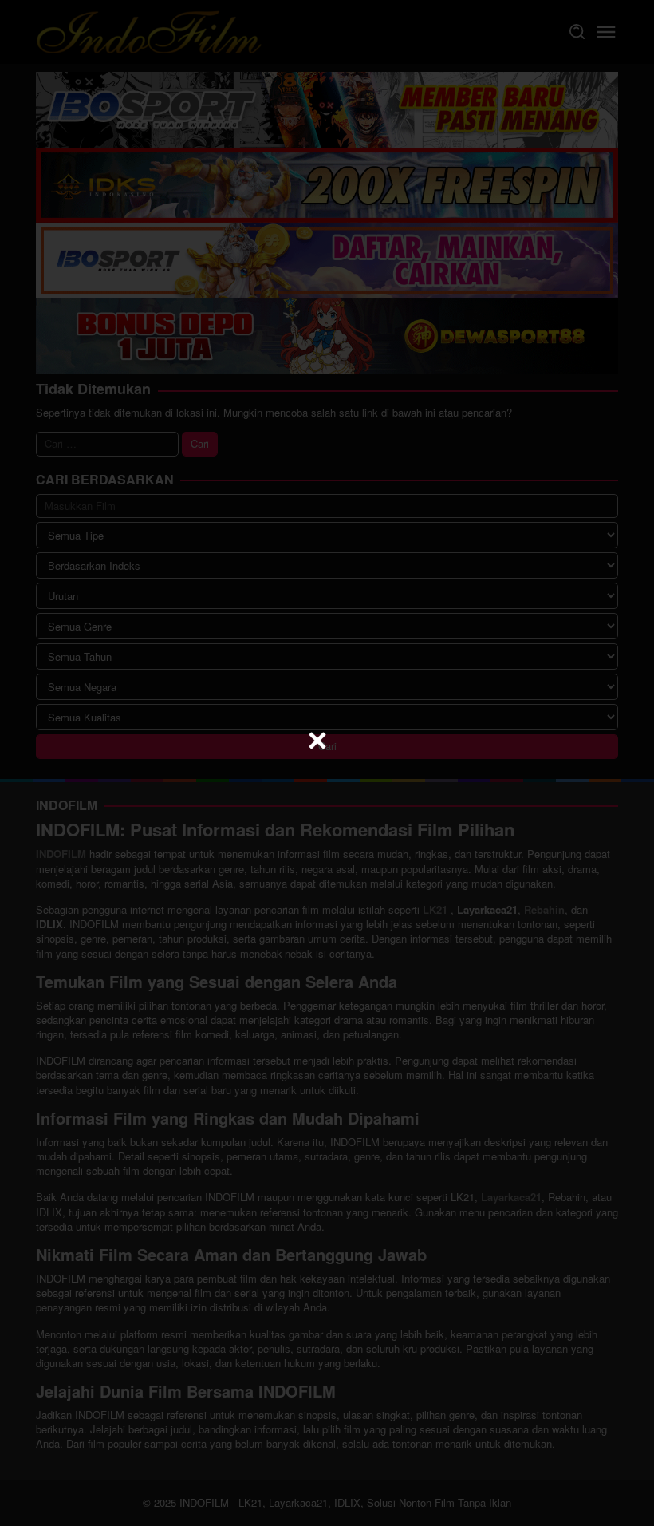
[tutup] (317, 740)
